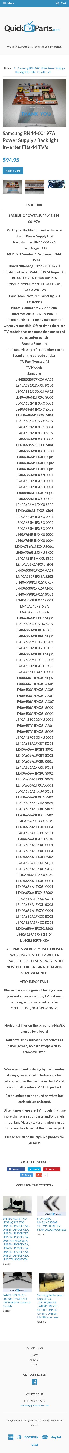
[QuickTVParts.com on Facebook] (34, 1381)
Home (7, 68)
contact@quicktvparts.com (34, 1405)
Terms (34, 1364)
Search (34, 1354)
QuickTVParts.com (37, 1420)
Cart (63, 3)
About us (34, 1359)
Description (33, 205)
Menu (10, 3)
